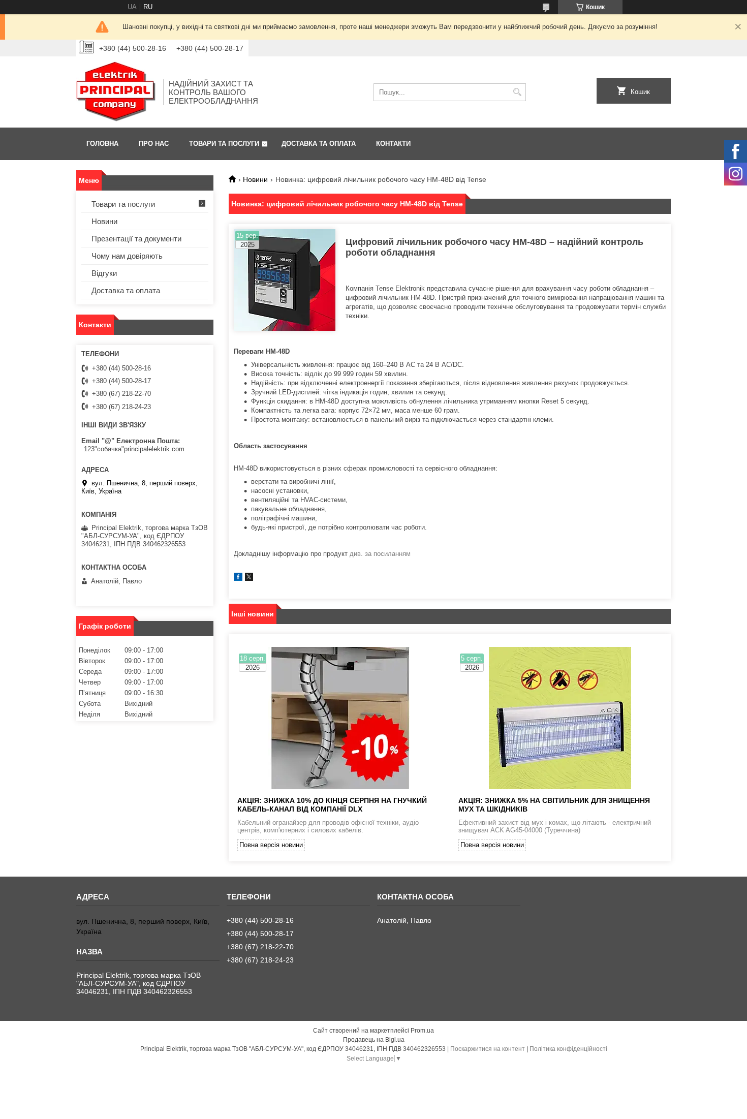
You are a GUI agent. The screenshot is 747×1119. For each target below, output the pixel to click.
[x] (249, 578)
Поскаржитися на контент (487, 1048)
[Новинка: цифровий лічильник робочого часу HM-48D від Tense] (284, 280)
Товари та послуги (224, 143)
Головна (102, 143)
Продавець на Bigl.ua (373, 1039)
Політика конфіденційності (568, 1048)
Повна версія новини (271, 845)
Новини (255, 179)
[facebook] (238, 578)
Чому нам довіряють (127, 256)
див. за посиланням (380, 553)
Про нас (154, 143)
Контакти (393, 143)
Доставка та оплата (319, 143)
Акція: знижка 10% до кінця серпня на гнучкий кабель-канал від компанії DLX (332, 804)
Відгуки (104, 273)
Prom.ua (422, 1030)
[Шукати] (517, 92)
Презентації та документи (136, 238)
